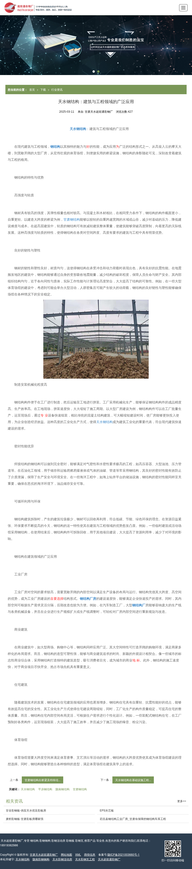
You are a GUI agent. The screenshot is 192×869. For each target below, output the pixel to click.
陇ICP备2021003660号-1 (123, 854)
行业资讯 (57, 89)
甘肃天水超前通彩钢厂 (44, 854)
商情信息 (89, 854)
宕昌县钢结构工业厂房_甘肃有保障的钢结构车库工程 (133, 819)
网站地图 (66, 854)
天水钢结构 (104, 421)
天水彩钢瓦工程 (85, 859)
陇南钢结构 (62, 789)
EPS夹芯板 (107, 810)
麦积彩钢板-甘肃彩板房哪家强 (24, 819)
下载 (43, 89)
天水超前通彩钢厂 (109, 859)
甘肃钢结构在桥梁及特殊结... (42, 780)
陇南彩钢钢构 (41, 859)
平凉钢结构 (45, 789)
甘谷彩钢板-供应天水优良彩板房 (26, 810)
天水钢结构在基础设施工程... (133, 780)
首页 (32, 89)
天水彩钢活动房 (62, 859)
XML (78, 854)
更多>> (181, 801)
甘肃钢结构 (71, 219)
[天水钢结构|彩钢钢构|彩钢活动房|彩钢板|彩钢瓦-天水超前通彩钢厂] (36, 7)
